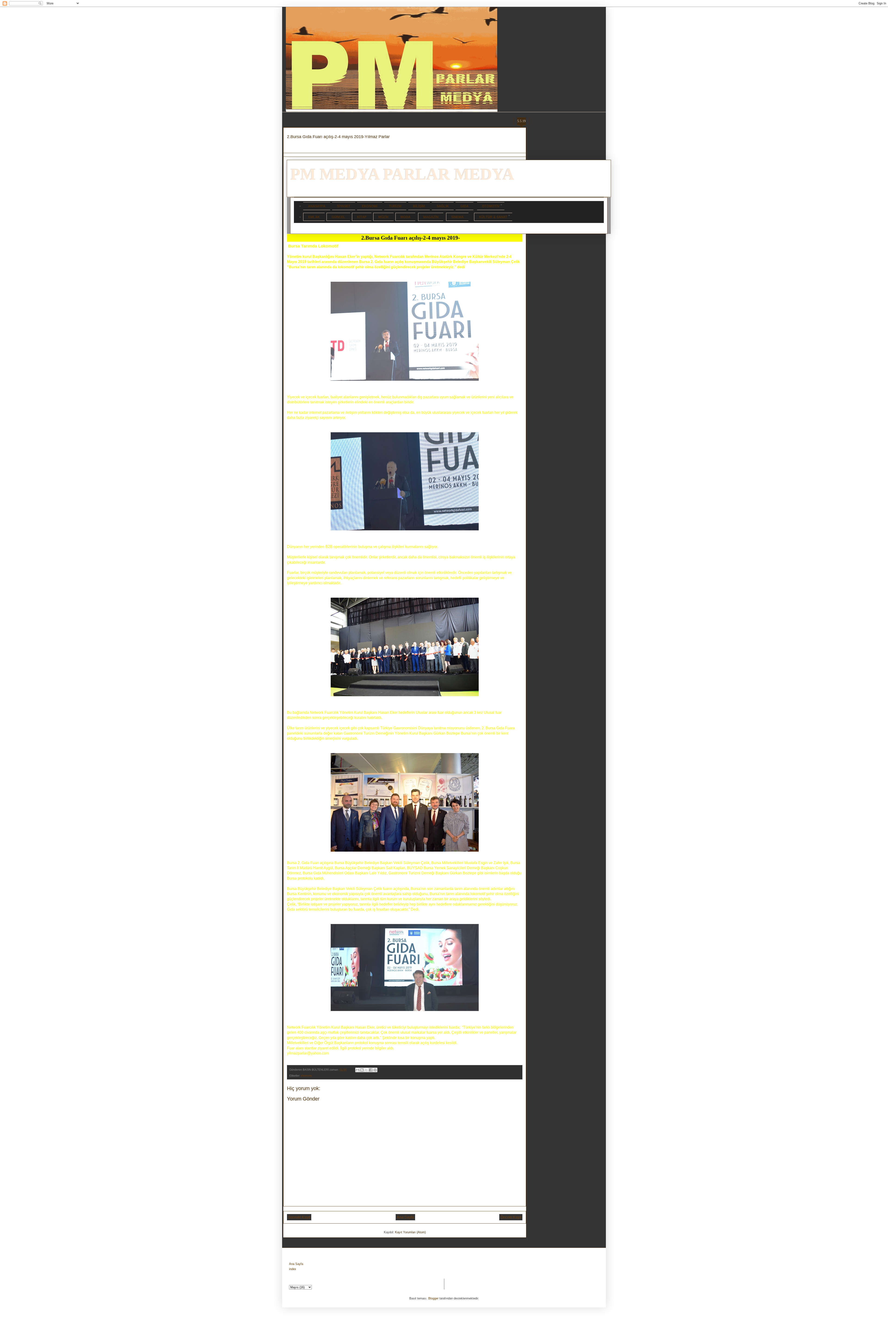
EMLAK (314, 217)
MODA (405, 217)
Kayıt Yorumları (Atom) (410, 1232)
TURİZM (395, 206)
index (292, 1269)
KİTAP (362, 217)
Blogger (433, 1298)
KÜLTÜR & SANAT (493, 217)
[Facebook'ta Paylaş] (370, 1070)
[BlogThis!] (362, 1070)
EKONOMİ (369, 206)
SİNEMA (457, 217)
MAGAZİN (430, 217)
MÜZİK (383, 217)
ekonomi (306, 1075)
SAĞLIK (443, 206)
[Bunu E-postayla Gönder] (357, 1070)
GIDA (464, 206)
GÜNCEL (338, 217)
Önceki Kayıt (510, 1217)
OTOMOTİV (491, 206)
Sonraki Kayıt (299, 1217)
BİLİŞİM (419, 206)
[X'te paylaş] (366, 1070)
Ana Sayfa (405, 1217)
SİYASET (343, 206)
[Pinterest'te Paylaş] (375, 1070)
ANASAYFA (316, 206)
